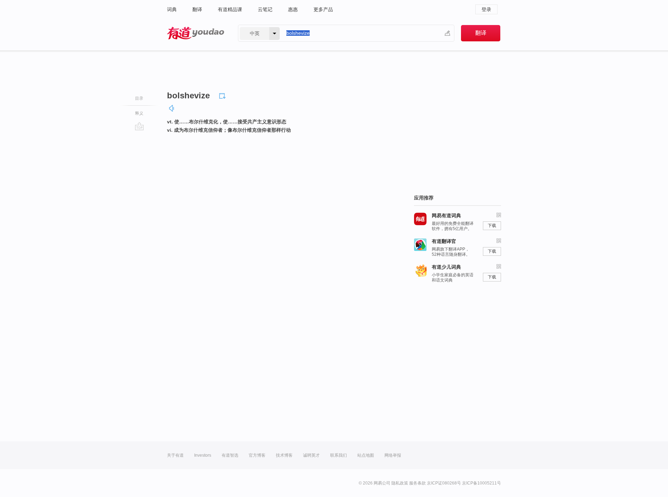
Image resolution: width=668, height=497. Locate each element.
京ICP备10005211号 (481, 483)
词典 (172, 9)
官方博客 (257, 455)
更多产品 (323, 9)
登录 (486, 9)
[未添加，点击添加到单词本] (223, 94)
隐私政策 (399, 483)
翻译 (197, 9)
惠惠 (293, 9)
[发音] (172, 108)
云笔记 (265, 9)
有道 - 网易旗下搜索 (195, 33)
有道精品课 (230, 9)
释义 (139, 113)
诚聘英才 (311, 455)
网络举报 (392, 455)
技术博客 (284, 455)
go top (139, 126)
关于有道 (175, 455)
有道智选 (230, 455)
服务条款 (417, 483)
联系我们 (338, 455)
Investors (202, 455)
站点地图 (365, 455)
